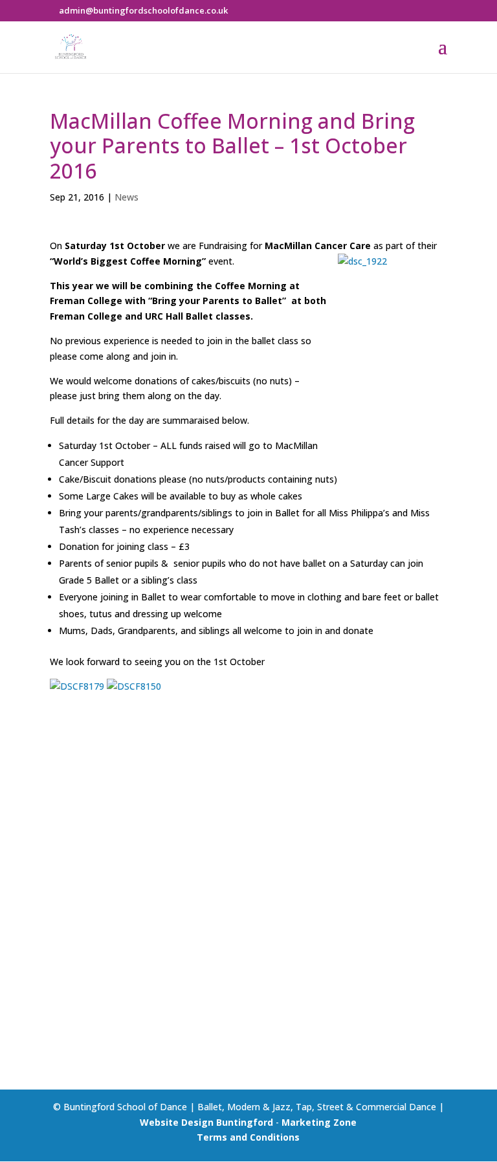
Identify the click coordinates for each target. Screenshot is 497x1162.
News (126, 197)
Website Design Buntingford (206, 1122)
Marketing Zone (319, 1122)
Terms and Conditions (248, 1137)
